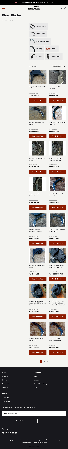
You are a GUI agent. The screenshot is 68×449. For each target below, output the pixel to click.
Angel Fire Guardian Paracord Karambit (55, 159)
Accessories (6, 384)
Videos (36, 380)
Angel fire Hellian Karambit (35, 195)
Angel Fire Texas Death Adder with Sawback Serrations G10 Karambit (57, 303)
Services (5, 388)
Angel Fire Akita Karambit (37, 87)
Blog (35, 376)
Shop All (5, 376)
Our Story (5, 398)
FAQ (35, 388)
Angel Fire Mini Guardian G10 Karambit (57, 230)
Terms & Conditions (25, 440)
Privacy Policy (36, 440)
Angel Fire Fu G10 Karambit (54, 88)
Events (4, 380)
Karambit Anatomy (40, 384)
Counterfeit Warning (26, 442)
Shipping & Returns (13, 440)
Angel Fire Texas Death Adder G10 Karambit (56, 266)
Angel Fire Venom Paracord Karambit (55, 340)
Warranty (57, 440)
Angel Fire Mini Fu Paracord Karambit (35, 230)
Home (3, 20)
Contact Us (6, 401)
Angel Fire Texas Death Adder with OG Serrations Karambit (37, 303)
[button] (61, 8)
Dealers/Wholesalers (47, 440)
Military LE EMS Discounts (40, 442)
